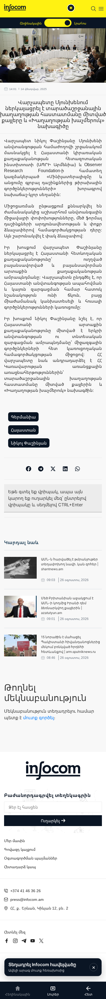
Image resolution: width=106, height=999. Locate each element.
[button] (29, 469)
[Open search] (93, 8)
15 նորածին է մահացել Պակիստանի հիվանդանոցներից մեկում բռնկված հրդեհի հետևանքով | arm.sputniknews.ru (70, 644)
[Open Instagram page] (15, 940)
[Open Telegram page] (23, 940)
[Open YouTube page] (32, 940)
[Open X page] (41, 940)
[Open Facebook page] (6, 940)
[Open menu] (101, 8)
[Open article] (20, 568)
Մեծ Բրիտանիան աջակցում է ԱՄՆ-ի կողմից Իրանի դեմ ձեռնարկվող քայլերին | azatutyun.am (67, 605)
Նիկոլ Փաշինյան (29, 443)
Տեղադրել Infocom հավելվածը (42, 967)
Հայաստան (23, 430)
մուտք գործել (38, 717)
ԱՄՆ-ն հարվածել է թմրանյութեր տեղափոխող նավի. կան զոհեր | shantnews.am (69, 564)
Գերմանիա (23, 417)
